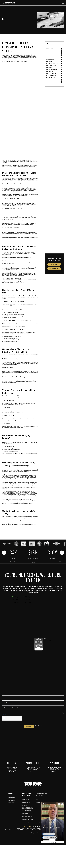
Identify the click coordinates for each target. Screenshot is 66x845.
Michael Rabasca (11, 800)
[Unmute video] (43, 804)
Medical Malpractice (26, 804)
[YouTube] (33, 826)
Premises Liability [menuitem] (50, 57)
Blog (37, 799)
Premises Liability (26, 802)
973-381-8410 (54, 771)
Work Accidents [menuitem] (49, 67)
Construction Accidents (27, 808)
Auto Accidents (25, 799)
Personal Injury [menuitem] (49, 48)
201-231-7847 (54, 264)
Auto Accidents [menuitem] (49, 53)
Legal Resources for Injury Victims (41, 794)
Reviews (52, 789)
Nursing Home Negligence (27, 807)
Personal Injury (25, 797)
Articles (38, 801)
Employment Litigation (27, 816)
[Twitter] (35, 826)
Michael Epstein (11, 797)
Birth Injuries (25, 805)
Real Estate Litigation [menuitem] (51, 73)
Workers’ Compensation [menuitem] (51, 69)
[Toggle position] (59, 804)
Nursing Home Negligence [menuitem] (51, 63)
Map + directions (33, 775)
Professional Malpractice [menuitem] (52, 80)
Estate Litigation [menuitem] (50, 82)
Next (62, 552)
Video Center (39, 797)
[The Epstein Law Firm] (9, 3)
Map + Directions (12, 775)
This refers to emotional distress (8, 418)
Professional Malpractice (28, 819)
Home (9, 789)
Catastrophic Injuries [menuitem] (51, 51)
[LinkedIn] (40, 826)
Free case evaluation (54, 268)
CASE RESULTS (39, 789)
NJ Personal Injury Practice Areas (26, 794)
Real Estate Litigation (27, 814)
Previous (4, 552)
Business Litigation (26, 818)
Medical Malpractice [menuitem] (50, 59)
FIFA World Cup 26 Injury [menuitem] (51, 84)
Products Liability (26, 801)
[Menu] (63, 3)
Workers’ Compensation (27, 811)
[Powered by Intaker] (55, 842)
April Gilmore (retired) (13, 799)
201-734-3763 (33, 771)
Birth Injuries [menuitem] (49, 61)
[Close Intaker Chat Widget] (62, 804)
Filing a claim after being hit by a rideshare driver (11, 295)
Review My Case (29, 726)
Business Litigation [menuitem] (50, 77)
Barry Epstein (11, 795)
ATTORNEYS (10, 793)
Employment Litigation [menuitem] (51, 75)
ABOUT (23, 789)
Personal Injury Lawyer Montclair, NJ (13, 829)
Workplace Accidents (26, 810)
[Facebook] (37, 826)
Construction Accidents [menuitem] (51, 65)
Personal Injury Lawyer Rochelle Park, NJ (31, 829)
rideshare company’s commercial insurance (28, 233)
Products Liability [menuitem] (50, 55)
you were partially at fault (32, 371)
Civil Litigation (25, 813)
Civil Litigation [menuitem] (49, 71)
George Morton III (11, 802)
